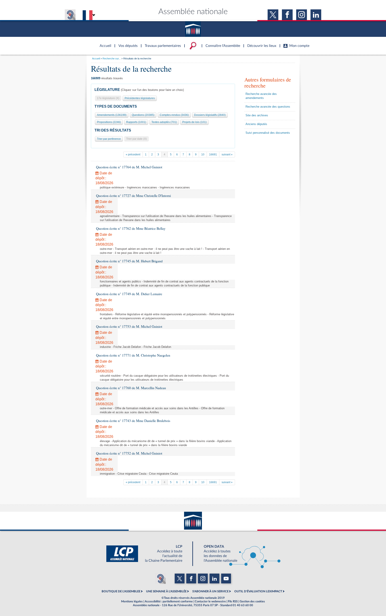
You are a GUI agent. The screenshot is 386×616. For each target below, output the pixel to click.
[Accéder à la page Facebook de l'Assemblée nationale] (287, 14)
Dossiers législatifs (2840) (210, 115)
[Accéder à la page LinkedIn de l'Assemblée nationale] (315, 14)
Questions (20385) (143, 115)
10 (202, 154)
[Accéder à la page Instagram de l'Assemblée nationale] (301, 14)
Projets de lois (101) (194, 122)
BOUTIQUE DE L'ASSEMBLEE (121, 591)
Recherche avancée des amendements (261, 96)
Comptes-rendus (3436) (174, 115)
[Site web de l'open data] (238, 553)
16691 (213, 154)
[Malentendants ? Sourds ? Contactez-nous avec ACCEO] (70, 14)
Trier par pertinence (109, 138)
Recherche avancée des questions (267, 106)
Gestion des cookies (252, 601)
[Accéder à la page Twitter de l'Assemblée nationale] (273, 14)
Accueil (96, 58)
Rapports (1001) (136, 122)
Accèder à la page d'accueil (104, 43)
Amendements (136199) (111, 115)
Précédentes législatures (140, 98)
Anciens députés (256, 124)
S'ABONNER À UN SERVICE (210, 591)
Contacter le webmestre (210, 601)
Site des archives (256, 115)
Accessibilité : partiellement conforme (169, 601)
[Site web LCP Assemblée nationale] (147, 553)
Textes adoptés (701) (164, 122)
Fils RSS (233, 601)
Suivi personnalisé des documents (267, 132)
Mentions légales (132, 601)
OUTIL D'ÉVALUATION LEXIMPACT (258, 591)
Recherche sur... (112, 58)
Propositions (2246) (109, 122)
